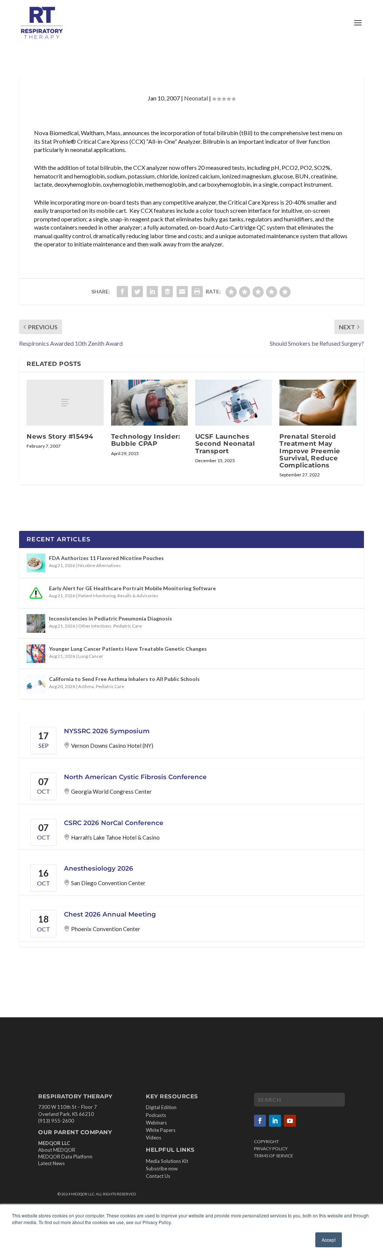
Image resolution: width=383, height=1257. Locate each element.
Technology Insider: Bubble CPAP (145, 440)
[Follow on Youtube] (290, 1121)
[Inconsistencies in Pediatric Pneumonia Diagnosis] (36, 623)
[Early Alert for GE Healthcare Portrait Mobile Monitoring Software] (36, 593)
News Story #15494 (60, 436)
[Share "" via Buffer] (167, 291)
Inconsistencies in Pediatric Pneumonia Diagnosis (110, 618)
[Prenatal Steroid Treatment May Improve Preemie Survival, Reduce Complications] (317, 403)
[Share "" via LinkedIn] (152, 291)
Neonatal (196, 98)
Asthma (86, 686)
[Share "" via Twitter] (137, 291)
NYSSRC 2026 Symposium (107, 731)
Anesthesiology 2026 (98, 868)
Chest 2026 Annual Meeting (110, 914)
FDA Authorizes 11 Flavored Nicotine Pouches (106, 558)
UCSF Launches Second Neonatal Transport (225, 443)
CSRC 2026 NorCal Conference (113, 823)
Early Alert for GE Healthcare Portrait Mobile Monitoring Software (132, 588)
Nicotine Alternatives (99, 565)
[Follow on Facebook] (260, 1121)
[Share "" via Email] (182, 291)
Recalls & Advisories (137, 595)
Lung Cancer (90, 656)
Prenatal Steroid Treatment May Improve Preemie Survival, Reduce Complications (309, 451)
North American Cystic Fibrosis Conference (135, 777)
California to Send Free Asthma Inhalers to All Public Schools (124, 679)
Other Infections (94, 626)
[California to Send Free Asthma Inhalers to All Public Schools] (36, 684)
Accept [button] (328, 1239)
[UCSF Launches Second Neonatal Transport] (233, 403)
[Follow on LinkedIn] (275, 1121)
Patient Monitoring (97, 595)
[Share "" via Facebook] (122, 291)
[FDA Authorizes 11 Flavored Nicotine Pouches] (36, 563)
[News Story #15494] (65, 403)
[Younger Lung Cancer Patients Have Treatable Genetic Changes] (36, 653)
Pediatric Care (127, 626)
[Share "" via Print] (197, 291)
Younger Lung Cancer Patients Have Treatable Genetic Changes (128, 648)
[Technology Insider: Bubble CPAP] (149, 403)
